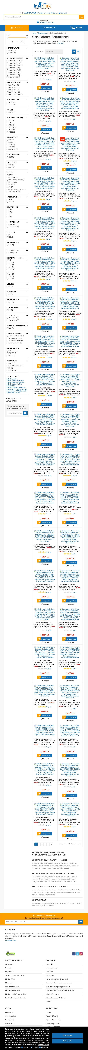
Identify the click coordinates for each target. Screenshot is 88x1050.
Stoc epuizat (9, 1023)
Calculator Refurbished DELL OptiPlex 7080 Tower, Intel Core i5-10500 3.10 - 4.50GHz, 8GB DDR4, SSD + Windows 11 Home (69, 781)
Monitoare (8, 983)
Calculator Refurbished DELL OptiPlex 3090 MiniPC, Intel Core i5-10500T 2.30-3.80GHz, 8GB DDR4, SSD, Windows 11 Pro (44, 470)
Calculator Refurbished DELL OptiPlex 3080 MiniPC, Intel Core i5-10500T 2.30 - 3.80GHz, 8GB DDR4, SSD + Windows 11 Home (69, 392)
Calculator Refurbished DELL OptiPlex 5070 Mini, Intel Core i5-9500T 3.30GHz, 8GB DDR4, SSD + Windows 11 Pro (44, 625)
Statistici (36, 1047)
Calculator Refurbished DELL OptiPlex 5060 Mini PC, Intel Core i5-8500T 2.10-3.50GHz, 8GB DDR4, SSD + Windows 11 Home (69, 548)
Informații (40, 13)
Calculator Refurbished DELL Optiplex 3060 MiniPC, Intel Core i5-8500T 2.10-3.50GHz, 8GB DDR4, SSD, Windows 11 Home (69, 275)
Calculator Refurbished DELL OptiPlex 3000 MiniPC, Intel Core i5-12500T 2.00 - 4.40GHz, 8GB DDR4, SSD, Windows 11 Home (69, 235)
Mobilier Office (10, 979)
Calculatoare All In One (14, 384)
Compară (46, 91)
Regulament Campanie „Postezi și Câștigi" (60, 990)
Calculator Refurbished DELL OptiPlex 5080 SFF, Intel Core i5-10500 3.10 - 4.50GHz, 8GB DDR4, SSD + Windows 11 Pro (44, 663)
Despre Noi (49, 964)
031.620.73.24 (30, 13)
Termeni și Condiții (52, 1016)
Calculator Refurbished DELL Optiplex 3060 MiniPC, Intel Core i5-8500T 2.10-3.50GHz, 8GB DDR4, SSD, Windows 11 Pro (44, 314)
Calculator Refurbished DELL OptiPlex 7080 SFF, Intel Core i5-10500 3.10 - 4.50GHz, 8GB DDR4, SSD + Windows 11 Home (69, 741)
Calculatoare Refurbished (15, 381)
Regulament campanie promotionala (58, 987)
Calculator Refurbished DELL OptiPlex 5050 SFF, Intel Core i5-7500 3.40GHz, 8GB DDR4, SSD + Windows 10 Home (70, 508)
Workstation (11, 386)
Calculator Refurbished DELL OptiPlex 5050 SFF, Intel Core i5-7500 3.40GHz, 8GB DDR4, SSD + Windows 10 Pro (45, 547)
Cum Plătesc (50, 972)
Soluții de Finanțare (52, 994)
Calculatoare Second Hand (15, 382)
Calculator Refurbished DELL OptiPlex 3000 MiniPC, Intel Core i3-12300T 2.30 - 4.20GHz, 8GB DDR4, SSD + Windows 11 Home (69, 155)
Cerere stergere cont (53, 1023)
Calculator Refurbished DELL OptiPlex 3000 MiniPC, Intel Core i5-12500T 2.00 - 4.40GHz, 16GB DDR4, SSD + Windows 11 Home (70, 195)
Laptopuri (8, 968)
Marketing (44, 1047)
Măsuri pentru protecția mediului (57, 979)
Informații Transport (52, 968)
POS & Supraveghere (12, 990)
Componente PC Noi (13, 393)
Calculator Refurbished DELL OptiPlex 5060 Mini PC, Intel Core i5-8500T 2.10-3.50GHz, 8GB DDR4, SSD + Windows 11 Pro (44, 587)
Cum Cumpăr (50, 975)
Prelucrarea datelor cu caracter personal (59, 983)
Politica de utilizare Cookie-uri (56, 998)
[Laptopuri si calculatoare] (18, 948)
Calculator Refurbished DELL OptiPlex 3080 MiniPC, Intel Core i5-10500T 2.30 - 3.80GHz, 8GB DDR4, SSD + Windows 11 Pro (44, 430)
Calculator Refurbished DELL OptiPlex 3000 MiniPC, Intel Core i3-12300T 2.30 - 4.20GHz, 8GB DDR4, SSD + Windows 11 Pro (44, 194)
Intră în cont (43, 22)
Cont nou (51, 22)
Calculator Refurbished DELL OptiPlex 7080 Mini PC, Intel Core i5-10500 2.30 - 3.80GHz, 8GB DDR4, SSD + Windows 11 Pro (44, 741)
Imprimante (9, 972)
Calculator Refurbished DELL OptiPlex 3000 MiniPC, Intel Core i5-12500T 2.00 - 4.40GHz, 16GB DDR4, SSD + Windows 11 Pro (44, 234)
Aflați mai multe (43, 1045)
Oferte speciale (10, 1016)
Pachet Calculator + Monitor (16, 387)
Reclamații (47, 13)
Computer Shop (10, 940)
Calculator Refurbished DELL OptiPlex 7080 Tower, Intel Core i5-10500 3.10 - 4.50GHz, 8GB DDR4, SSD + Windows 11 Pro (44, 820)
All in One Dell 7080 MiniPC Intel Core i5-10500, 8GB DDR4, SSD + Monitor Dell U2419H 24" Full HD (45, 73)
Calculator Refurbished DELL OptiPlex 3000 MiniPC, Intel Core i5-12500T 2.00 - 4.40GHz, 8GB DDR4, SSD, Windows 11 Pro (44, 274)
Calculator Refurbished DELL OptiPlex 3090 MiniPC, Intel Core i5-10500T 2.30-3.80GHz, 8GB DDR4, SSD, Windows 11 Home (69, 432)
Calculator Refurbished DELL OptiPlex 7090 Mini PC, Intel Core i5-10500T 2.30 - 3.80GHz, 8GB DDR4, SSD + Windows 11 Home (69, 821)
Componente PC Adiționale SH (17, 391)
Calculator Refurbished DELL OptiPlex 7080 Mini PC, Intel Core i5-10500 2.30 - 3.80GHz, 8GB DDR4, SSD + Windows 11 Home (69, 703)
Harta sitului (9, 1020)
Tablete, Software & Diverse (14, 975)
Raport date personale (53, 1020)
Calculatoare (9, 964)
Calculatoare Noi (12, 379)
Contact (48, 1002)
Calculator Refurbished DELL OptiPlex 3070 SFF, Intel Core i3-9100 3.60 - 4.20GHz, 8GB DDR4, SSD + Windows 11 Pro (45, 352)
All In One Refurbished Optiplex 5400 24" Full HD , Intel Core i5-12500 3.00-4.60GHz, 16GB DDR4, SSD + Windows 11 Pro (45, 154)
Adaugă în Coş (46, 88)
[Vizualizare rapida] (53, 67)
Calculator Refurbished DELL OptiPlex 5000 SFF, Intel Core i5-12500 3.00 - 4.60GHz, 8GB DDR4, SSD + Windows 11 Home (69, 470)
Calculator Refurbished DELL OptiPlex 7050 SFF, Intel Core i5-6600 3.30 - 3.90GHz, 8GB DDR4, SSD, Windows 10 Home (70, 663)
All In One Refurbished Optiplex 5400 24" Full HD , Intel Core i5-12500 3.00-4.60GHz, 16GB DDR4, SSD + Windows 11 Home (70, 114)
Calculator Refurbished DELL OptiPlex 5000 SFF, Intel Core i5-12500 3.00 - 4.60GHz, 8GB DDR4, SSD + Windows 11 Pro (44, 508)
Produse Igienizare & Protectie (15, 998)
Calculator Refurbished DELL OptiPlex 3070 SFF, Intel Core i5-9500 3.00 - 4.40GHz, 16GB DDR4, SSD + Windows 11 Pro (45, 390)
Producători (9, 1012)
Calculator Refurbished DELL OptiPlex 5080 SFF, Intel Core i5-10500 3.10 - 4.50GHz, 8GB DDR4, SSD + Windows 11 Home (69, 625)
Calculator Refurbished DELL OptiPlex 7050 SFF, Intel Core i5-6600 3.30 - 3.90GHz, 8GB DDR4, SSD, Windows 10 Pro (45, 701)
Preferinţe (27, 1047)
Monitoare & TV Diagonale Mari (15, 994)
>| (51, 844)
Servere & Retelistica (12, 987)
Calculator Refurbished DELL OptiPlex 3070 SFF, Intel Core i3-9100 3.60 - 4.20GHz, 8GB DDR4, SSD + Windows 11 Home (70, 314)
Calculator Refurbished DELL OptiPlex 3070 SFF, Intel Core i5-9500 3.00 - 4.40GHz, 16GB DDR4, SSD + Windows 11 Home (70, 352)
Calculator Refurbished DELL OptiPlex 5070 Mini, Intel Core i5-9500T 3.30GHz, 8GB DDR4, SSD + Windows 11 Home (69, 587)
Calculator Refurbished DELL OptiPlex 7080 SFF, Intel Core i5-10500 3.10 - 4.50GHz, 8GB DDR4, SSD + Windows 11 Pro (44, 780)
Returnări (49, 1012)
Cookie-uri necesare (14, 1047)
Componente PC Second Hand (17, 389)
